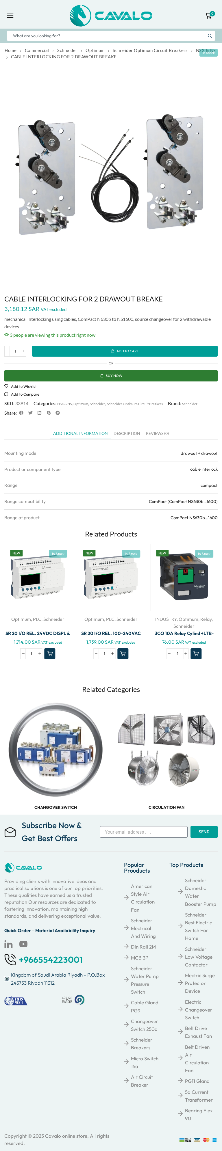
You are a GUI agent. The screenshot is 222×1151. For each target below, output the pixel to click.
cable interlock (204, 469)
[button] (21, 413)
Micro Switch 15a (144, 1062)
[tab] (80, 435)
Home (10, 50)
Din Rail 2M (143, 947)
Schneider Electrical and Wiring (143, 928)
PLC (37, 619)
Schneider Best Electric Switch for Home (198, 926)
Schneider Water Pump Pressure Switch (145, 980)
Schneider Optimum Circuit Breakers (150, 50)
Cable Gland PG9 (144, 1006)
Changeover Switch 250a (144, 1025)
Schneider (67, 50)
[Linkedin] (8, 944)
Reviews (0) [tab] (157, 433)
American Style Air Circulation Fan (143, 898)
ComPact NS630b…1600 (194, 517)
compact (209, 485)
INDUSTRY (166, 619)
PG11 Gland (197, 1081)
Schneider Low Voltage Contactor (198, 957)
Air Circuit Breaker (142, 1081)
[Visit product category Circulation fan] (55, 750)
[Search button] (210, 36)
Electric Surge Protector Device (200, 983)
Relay (206, 619)
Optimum (95, 50)
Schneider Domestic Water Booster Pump (200, 892)
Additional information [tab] (80, 433)
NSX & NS (206, 50)
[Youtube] (23, 944)
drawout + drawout (199, 453)
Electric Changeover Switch (198, 1009)
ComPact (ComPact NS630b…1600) (183, 501)
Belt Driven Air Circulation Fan (197, 1059)
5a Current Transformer (199, 1096)
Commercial (37, 50)
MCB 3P (139, 958)
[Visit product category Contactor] (166, 750)
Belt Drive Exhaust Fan (198, 1032)
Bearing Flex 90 (199, 1114)
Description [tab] (127, 433)
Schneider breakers (141, 1044)
